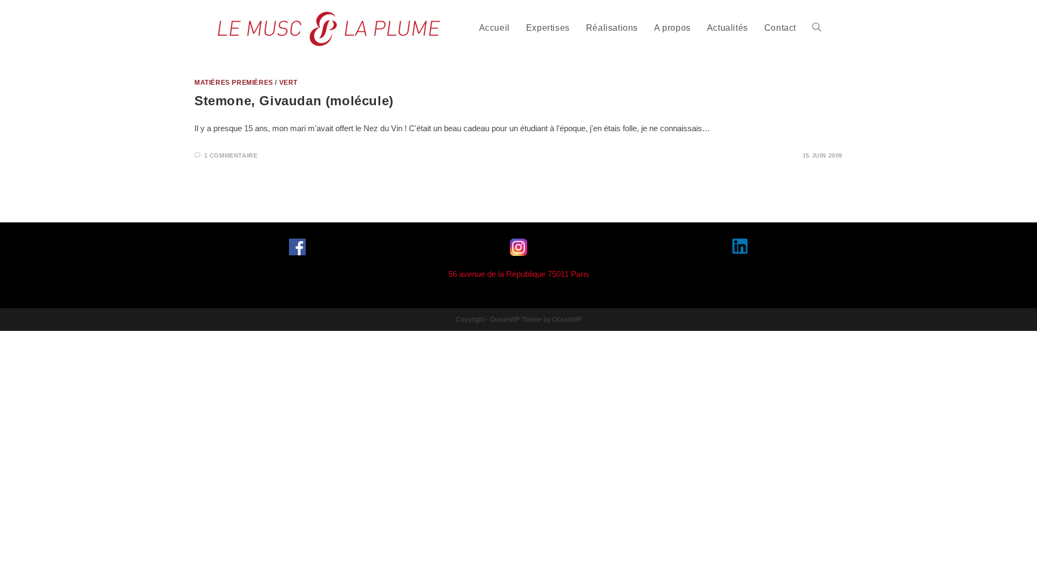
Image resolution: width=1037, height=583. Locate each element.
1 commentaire (231, 155)
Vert (288, 82)
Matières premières (233, 82)
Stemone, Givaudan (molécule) (294, 100)
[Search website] (816, 28)
